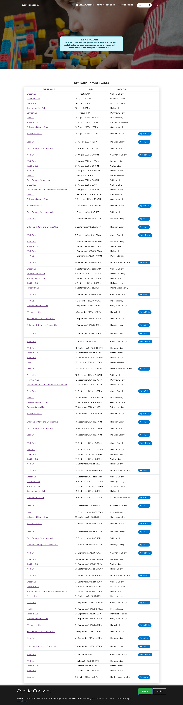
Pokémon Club (33, 99)
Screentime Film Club (36, 108)
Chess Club (31, 94)
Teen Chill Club (33, 103)
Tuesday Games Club (36, 407)
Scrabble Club (32, 122)
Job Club (30, 118)
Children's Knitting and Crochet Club (42, 227)
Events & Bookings (30, 5)
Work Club (31, 155)
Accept (145, 691)
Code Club (31, 142)
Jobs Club (31, 449)
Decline (159, 691)
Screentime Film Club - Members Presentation (47, 190)
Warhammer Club (34, 134)
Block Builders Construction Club (41, 148)
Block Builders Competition (38, 180)
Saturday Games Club (36, 274)
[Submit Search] (149, 5)
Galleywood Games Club (37, 127)
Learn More (22, 701)
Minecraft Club (33, 288)
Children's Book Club (35, 497)
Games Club (32, 113)
